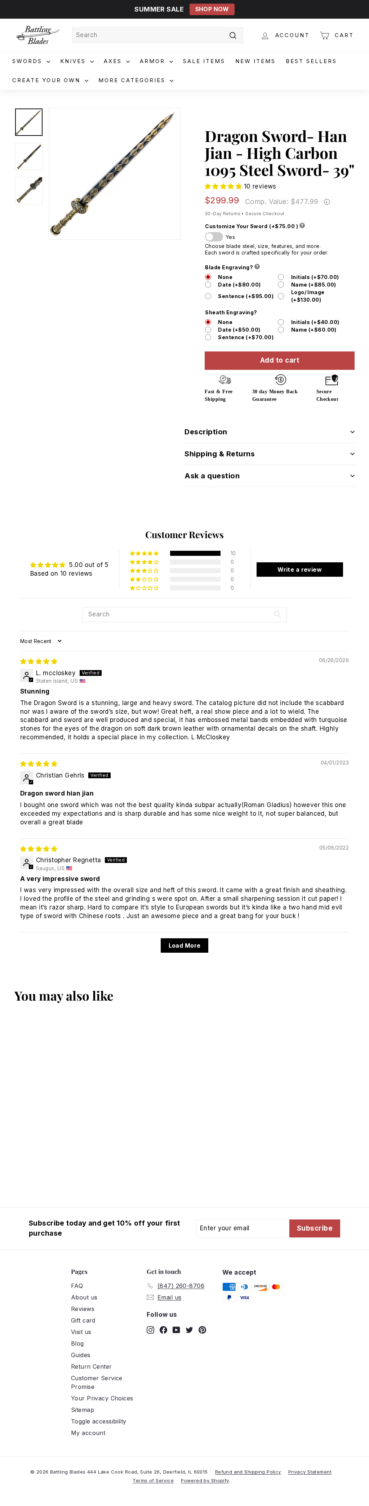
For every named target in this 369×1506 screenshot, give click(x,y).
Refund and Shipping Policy (248, 1472)
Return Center (91, 1366)
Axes (114, 61)
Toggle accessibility (98, 1421)
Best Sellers (311, 61)
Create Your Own (47, 80)
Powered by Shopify (205, 1480)
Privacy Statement (310, 1472)
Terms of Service (153, 1480)
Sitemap (82, 1409)
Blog (77, 1343)
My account (88, 1432)
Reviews (82, 1308)
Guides (80, 1355)
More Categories (133, 80)
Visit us (81, 1332)
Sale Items (204, 61)
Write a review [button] (299, 569)
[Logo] (37, 35)
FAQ (77, 1285)
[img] (38, 661)
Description (205, 432)
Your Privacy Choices (102, 1398)
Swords (28, 61)
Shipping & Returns (219, 453)
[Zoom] (114, 173)
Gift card (83, 1320)
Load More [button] (185, 945)
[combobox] (157, 35)
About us (84, 1297)
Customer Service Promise (97, 1382)
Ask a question (212, 475)
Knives (74, 61)
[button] (224, 186)
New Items (255, 61)
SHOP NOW (212, 9)
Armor (154, 61)
